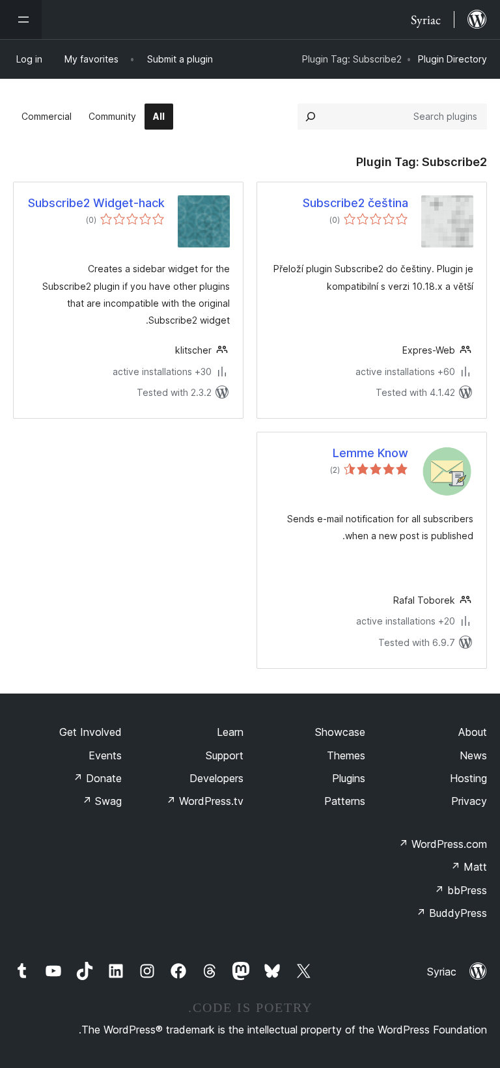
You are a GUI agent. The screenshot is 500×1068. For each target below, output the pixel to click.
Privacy (469, 801)
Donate (97, 778)
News (473, 755)
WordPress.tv (204, 801)
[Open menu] (21, 19)
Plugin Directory (452, 58)
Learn (230, 731)
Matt (469, 866)
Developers (216, 778)
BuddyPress (451, 913)
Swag (102, 801)
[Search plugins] (311, 117)
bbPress (460, 890)
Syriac (441, 971)
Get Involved (90, 731)
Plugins (348, 778)
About (472, 731)
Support (224, 755)
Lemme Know (370, 453)
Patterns (344, 801)
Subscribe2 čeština (355, 203)
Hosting (468, 778)
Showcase (340, 731)
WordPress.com (442, 843)
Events (105, 755)
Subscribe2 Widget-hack (96, 203)
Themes (346, 755)
